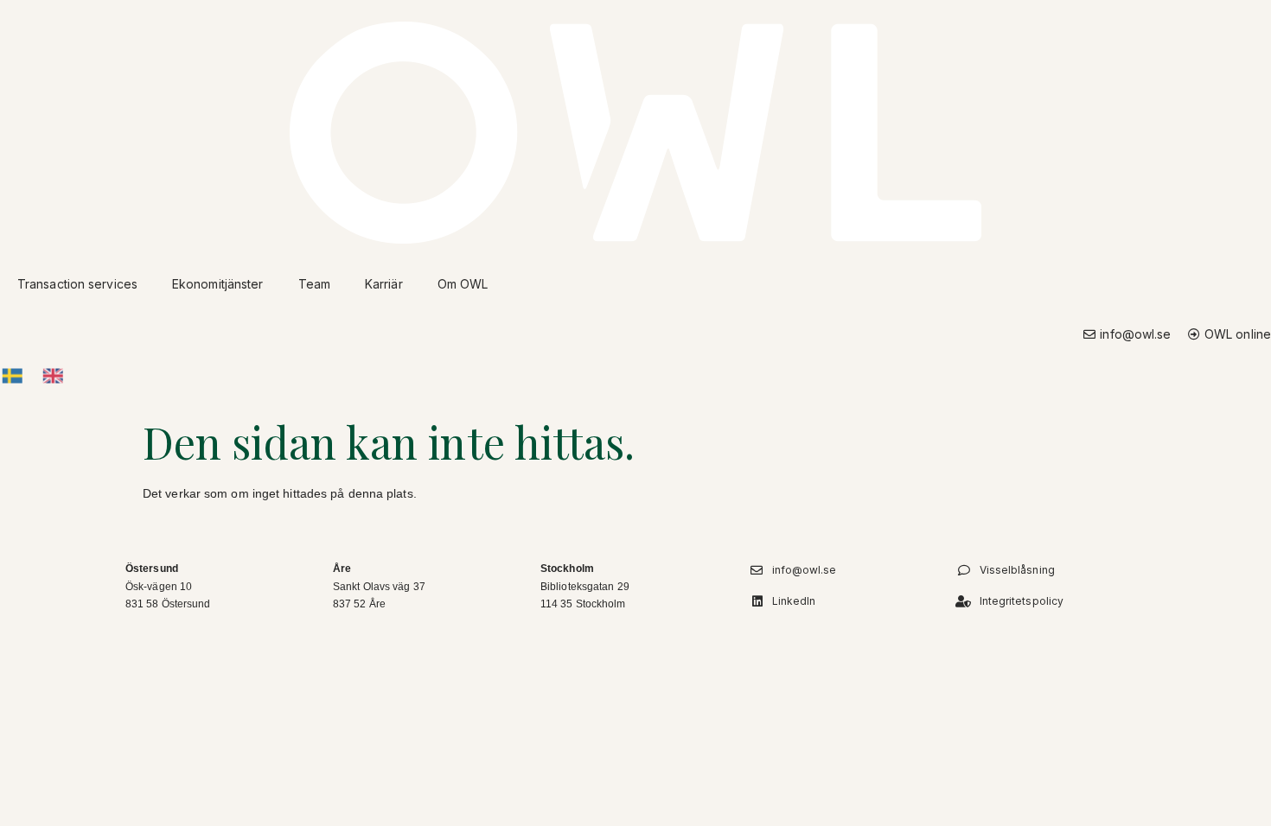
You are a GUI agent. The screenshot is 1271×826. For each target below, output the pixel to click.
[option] (56, 376)
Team (314, 283)
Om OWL (463, 283)
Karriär (384, 283)
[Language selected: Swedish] (40, 375)
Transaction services (77, 283)
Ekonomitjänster (218, 283)
